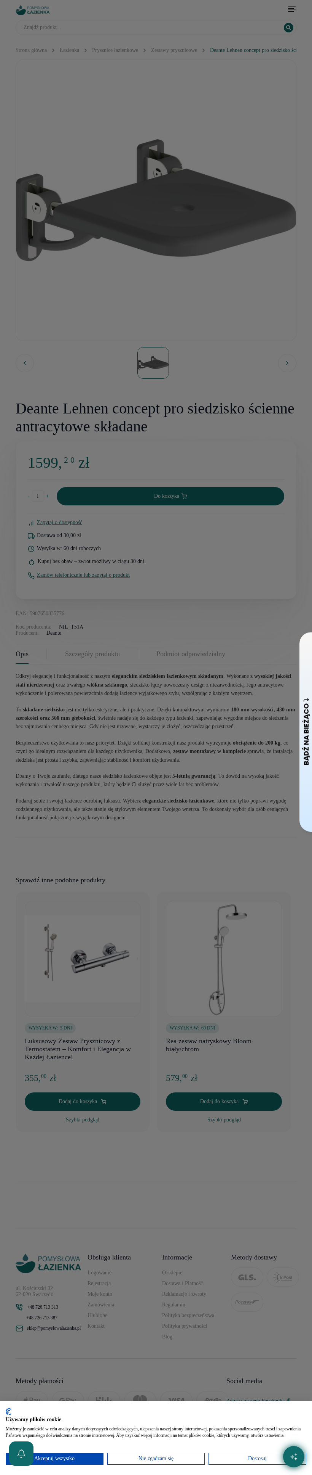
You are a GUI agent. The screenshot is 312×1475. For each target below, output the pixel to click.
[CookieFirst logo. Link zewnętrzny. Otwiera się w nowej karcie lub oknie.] (8, 1411)
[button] (21, 1453)
